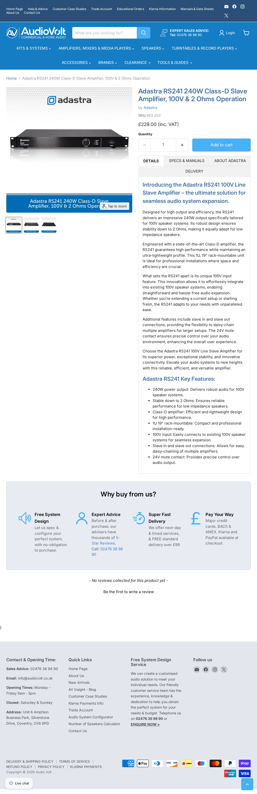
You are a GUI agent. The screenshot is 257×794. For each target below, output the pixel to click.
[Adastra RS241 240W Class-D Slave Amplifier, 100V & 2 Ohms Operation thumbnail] (14, 225)
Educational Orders (130, 9)
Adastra (150, 107)
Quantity (145, 134)
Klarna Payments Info (86, 703)
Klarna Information (162, 9)
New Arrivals (79, 682)
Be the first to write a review (128, 591)
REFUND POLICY (19, 767)
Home (11, 78)
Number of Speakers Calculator (94, 724)
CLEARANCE (136, 62)
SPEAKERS (152, 48)
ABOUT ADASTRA (230, 160)
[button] (128, 591)
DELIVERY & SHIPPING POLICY (29, 761)
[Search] (143, 33)
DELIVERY (194, 171)
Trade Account (101, 9)
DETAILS (151, 161)
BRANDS (106, 62)
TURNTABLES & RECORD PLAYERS (203, 48)
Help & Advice (38, 9)
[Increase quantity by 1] (182, 145)
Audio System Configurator (91, 717)
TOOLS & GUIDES (173, 62)
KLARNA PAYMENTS (86, 767)
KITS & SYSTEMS (33, 48)
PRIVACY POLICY (51, 767)
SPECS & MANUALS (187, 160)
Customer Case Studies (69, 9)
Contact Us (32, 13)
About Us (12, 13)
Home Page (14, 9)
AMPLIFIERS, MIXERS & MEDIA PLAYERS (95, 48)
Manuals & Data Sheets (197, 9)
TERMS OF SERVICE (74, 761)
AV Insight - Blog (82, 689)
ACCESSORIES (75, 62)
